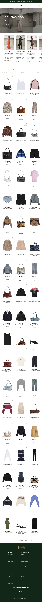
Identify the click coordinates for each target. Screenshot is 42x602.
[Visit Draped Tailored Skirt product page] (34, 515)
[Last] (31, 540)
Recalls (9, 581)
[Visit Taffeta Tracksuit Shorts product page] (34, 214)
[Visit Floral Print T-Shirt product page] (34, 168)
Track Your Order (24, 559)
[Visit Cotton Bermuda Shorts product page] (34, 145)
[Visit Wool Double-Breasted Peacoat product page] (21, 284)
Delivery (22, 554)
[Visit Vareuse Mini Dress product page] (7, 331)
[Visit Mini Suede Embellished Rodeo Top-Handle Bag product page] (21, 261)
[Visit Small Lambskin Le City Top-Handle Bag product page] (34, 237)
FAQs (9, 576)
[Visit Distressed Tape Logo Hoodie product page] (7, 493)
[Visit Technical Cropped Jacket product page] (7, 214)
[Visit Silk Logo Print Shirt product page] (7, 237)
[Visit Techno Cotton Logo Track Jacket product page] (34, 76)
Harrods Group (24, 571)
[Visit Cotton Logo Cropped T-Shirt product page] (21, 353)
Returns (22, 556)
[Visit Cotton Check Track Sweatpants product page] (34, 353)
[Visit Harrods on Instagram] (21, 591)
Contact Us (10, 578)
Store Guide (10, 556)
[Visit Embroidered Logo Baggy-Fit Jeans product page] (34, 261)
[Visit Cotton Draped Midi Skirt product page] (34, 424)
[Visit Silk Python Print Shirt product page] (7, 100)
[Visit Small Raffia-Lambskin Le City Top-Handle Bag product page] (7, 424)
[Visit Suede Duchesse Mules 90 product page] (34, 331)
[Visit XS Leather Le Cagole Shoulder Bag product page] (7, 168)
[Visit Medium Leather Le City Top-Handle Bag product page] (21, 168)
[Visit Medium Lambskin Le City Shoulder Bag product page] (7, 284)
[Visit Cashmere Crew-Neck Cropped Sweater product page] (21, 377)
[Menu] (2, 5)
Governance (23, 581)
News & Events (10, 561)
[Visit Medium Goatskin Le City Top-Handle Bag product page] (21, 100)
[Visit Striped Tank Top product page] (21, 447)
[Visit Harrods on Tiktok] (23, 591)
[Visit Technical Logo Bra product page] (21, 191)
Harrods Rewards (11, 571)
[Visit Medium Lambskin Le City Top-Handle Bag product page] (7, 353)
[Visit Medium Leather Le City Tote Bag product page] (7, 145)
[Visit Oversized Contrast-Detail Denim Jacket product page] (21, 307)
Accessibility (13, 594)
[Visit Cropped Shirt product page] (34, 493)
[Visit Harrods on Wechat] (28, 591)
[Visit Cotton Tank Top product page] (21, 76)
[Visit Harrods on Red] (25, 591)
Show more (7, 24)
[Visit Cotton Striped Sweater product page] (21, 493)
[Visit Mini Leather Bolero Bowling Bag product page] (21, 331)
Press (22, 578)
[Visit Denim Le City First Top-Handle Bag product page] (7, 377)
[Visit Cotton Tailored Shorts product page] (21, 237)
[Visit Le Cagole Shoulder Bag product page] (7, 76)
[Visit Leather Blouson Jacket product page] (7, 123)
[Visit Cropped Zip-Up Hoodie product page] (7, 447)
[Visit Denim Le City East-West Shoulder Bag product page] (34, 307)
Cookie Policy (10, 583)
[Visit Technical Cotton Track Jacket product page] (34, 191)
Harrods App (23, 566)
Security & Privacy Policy (27, 594)
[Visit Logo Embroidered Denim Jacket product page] (7, 261)
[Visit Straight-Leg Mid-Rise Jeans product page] (34, 377)
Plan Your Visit (10, 554)
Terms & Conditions (19, 594)
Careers (22, 576)
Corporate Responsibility (25, 574)
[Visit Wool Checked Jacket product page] (21, 145)
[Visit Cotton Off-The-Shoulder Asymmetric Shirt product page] (21, 424)
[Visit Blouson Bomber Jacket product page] (7, 469)
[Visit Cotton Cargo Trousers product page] (21, 400)
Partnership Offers (11, 574)
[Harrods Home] (21, 5)
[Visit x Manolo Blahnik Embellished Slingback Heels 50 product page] (21, 515)
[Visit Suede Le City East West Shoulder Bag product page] (34, 400)
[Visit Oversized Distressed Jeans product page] (21, 469)
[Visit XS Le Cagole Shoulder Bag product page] (34, 123)
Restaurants (10, 559)
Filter (38, 72)
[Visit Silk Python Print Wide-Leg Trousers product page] (34, 100)
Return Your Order (24, 561)
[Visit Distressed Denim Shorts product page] (7, 191)
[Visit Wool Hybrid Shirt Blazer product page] (7, 307)
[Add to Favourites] (13, 76)
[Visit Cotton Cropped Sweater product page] (7, 400)
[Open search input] (4, 5)
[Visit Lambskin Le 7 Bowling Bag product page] (21, 123)
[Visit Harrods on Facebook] (19, 591)
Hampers (23, 563)
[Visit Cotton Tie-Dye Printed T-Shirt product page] (34, 284)
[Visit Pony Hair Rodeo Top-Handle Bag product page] (21, 214)
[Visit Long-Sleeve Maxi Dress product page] (7, 515)
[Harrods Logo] (21, 547)
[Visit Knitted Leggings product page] (34, 447)
